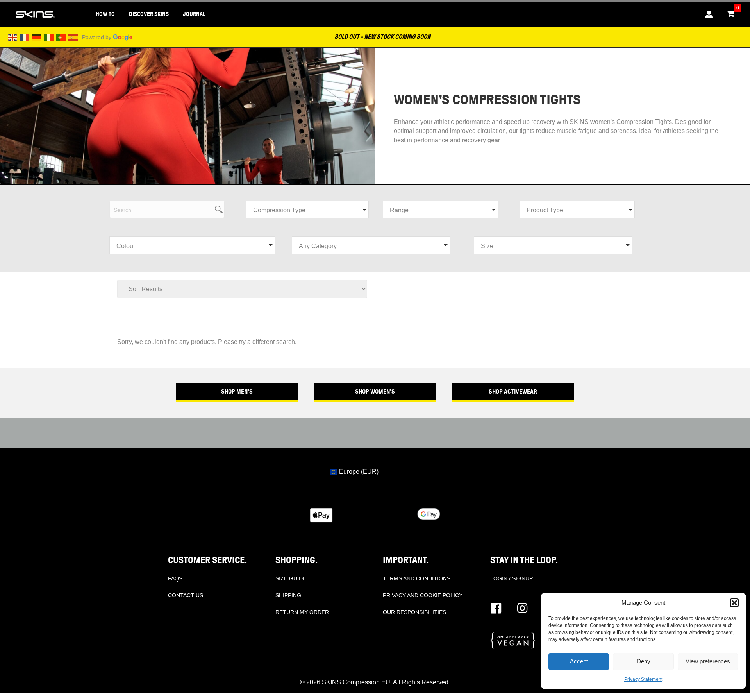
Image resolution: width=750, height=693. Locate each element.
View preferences (708, 661)
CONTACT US (185, 595)
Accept (579, 661)
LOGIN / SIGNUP (511, 578)
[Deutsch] (37, 37)
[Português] (61, 37)
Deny (643, 661)
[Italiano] (49, 37)
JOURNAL (194, 14)
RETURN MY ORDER (302, 612)
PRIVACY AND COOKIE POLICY (422, 595)
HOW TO (105, 14)
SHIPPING (288, 595)
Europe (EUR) (358, 471)
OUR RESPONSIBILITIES (414, 612)
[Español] (73, 37)
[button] (734, 603)
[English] (13, 37)
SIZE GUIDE (290, 578)
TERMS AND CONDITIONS (416, 578)
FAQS (175, 578)
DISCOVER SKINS (149, 14)
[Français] (25, 37)
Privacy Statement (643, 679)
